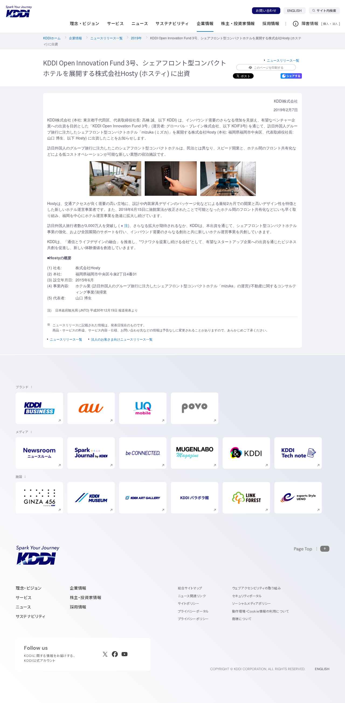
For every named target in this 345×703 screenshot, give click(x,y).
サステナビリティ (31, 616)
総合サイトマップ (190, 588)
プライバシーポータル (193, 611)
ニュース (23, 607)
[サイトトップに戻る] (18, 11)
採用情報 (78, 607)
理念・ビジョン (28, 588)
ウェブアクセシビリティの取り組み (256, 588)
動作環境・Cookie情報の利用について (260, 611)
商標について (241, 619)
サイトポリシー (188, 603)
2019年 (136, 38)
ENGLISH (296, 10)
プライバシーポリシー (193, 619)
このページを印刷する (269, 67)
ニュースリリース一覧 (106, 38)
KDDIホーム (52, 38)
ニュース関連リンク (192, 596)
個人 (326, 24)
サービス (23, 597)
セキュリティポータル (247, 596)
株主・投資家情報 (86, 597)
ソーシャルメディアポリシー (251, 603)
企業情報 (75, 38)
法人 (335, 24)
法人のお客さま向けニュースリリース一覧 (122, 339)
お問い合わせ (266, 10)
